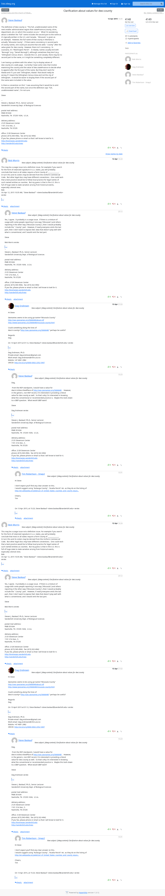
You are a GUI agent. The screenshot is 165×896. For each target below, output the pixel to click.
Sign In (115, 4)
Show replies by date (114, 154)
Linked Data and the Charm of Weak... (16, 13)
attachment (14, 206)
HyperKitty (83, 893)
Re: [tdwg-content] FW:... (154, 13)
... (3, 199)
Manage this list (100, 4)
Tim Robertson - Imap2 (33, 473)
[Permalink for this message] (121, 147)
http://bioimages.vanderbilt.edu (14, 141)
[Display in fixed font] (117, 148)
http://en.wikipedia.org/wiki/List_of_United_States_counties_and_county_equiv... (47, 491)
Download (132, 31)
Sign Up (126, 4)
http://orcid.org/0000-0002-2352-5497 (29, 362)
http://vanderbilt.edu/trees (12, 143)
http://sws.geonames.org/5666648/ (35, 330)
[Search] (161, 4)
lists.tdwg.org (8, 3)
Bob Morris (13, 160)
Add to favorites (134, 43)
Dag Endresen (22, 305)
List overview (130, 26)
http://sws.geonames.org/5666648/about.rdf (26, 320)
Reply (5, 150)
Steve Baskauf (15, 20)
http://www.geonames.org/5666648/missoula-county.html (31, 322)
